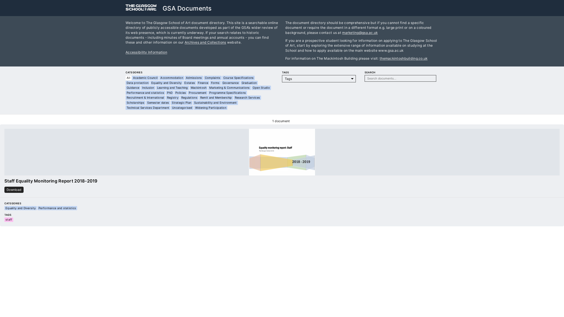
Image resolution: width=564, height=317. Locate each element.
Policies (180, 92)
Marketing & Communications (229, 87)
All (128, 77)
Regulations (189, 97)
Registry (172, 97)
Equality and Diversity (166, 83)
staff (9, 219)
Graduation (249, 83)
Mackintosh (199, 87)
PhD (170, 92)
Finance (203, 83)
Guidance (133, 87)
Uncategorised (182, 107)
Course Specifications (238, 77)
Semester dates (158, 102)
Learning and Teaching (172, 87)
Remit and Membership (216, 97)
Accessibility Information (146, 52)
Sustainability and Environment (215, 102)
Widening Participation (210, 107)
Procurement (197, 92)
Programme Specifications (227, 92)
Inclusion (148, 87)
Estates (189, 83)
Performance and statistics (145, 92)
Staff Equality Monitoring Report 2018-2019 (51, 181)
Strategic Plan (181, 102)
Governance (231, 83)
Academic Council (145, 77)
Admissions (194, 77)
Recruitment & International (145, 97)
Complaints (213, 77)
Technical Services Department (148, 107)
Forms (215, 83)
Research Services (247, 97)
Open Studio (261, 87)
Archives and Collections (205, 42)
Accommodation (171, 77)
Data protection (137, 83)
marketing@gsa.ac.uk (360, 33)
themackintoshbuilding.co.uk (404, 58)
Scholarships (135, 102)
